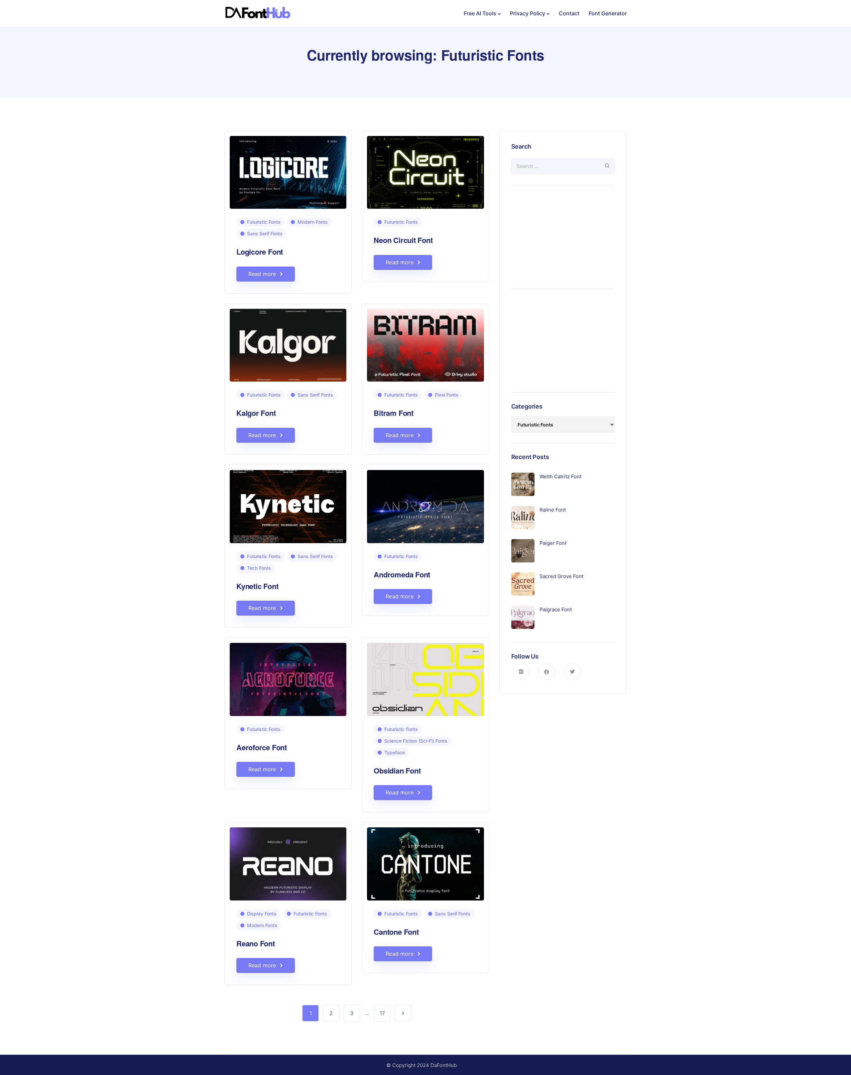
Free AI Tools (480, 13)
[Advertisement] (563, 237)
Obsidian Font (397, 770)
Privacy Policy (527, 13)
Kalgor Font (256, 413)
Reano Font (255, 943)
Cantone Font (396, 931)
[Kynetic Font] (288, 503)
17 (382, 1013)
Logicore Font (259, 251)
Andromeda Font (402, 574)
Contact (569, 13)
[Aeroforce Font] (288, 676)
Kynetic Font (257, 586)
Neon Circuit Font (403, 240)
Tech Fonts (259, 568)
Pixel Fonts (446, 395)
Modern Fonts (313, 222)
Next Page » (403, 1013)
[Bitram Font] (425, 342)
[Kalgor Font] (288, 342)
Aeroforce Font (261, 747)
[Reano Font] (288, 861)
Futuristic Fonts (264, 222)
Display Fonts (262, 913)
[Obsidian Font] (425, 676)
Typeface (394, 752)
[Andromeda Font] (425, 503)
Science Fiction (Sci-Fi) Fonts (415, 741)
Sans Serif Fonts (265, 233)
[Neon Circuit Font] (425, 169)
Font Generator (608, 13)
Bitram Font (394, 413)
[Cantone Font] (425, 861)
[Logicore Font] (288, 169)
